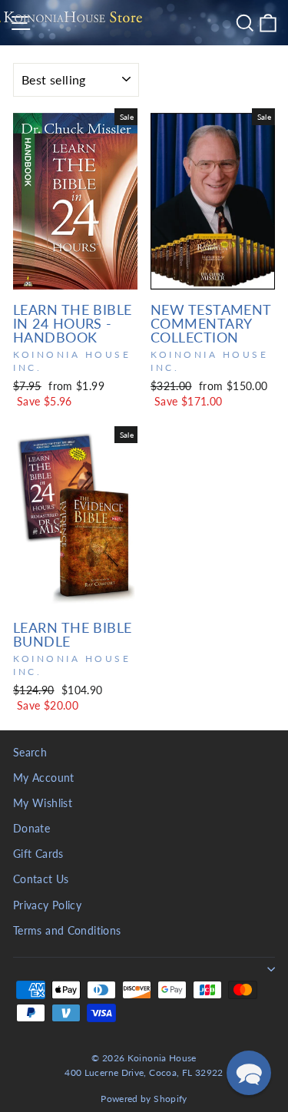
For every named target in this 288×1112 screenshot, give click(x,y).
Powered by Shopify (144, 1098)
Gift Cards (38, 854)
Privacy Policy (47, 905)
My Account (43, 778)
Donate (31, 828)
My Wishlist (42, 803)
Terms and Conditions (67, 931)
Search (30, 752)
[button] (249, 1073)
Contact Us (41, 879)
